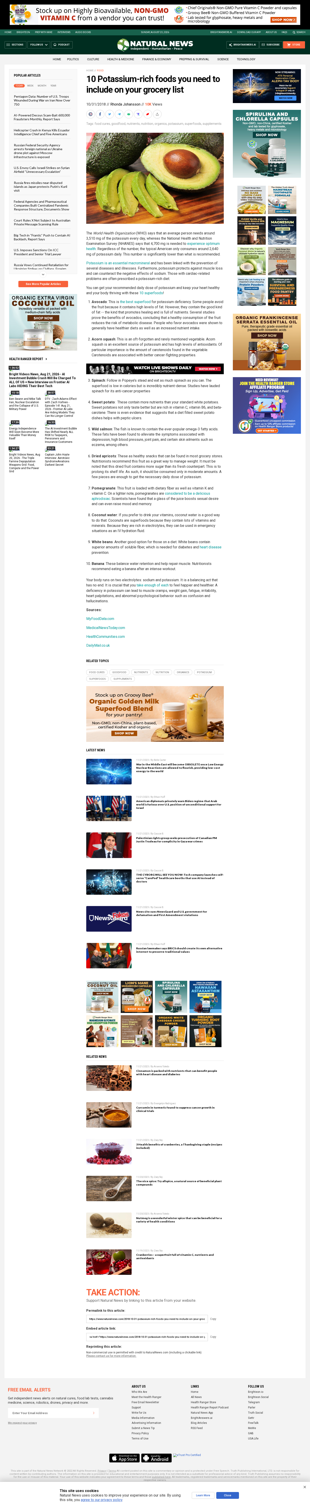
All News (196, 1397)
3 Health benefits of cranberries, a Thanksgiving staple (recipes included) (179, 1146)
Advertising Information (146, 1423)
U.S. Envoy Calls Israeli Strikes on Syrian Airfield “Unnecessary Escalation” (42, 170)
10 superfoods (151, 293)
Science (223, 59)
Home (8, 32)
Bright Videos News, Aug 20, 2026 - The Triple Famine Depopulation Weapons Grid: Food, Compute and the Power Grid (24, 463)
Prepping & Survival (194, 59)
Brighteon (23, 32)
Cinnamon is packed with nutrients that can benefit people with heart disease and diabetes (176, 1072)
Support (136, 1407)
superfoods (193, 123)
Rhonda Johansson (125, 104)
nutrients (133, 123)
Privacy (102, 1470)
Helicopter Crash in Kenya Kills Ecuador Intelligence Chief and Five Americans (42, 132)
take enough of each (153, 585)
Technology (246, 59)
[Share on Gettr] (148, 114)
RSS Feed (197, 1428)
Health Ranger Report (26, 359)
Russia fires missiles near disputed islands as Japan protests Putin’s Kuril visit (40, 186)
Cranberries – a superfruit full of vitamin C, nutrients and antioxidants (175, 1256)
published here (161, 1476)
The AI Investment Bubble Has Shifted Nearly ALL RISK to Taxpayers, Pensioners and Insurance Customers (61, 435)
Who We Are (139, 1391)
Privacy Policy (140, 1433)
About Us (271, 32)
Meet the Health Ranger (146, 1397)
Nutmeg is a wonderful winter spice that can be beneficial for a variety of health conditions (179, 1219)
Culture (93, 59)
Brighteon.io (255, 1391)
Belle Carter (160, 760)
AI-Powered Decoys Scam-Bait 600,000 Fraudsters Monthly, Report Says (42, 117)
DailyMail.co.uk (98, 645)
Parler (251, 1407)
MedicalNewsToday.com (105, 628)
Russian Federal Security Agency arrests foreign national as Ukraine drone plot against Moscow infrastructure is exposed (38, 151)
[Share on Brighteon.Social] (91, 114)
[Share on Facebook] (100, 114)
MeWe (252, 1428)
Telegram (254, 1402)
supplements (212, 123)
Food (100, 70)
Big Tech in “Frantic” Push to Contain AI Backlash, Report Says (42, 237)
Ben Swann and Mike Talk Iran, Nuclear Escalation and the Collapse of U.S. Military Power (25, 404)
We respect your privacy (22, 1422)
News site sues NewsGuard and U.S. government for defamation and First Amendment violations (171, 913)
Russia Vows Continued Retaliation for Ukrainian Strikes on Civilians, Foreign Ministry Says (41, 269)
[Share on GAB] (129, 114)
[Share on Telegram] (119, 114)
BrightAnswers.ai (221, 32)
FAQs (284, 32)
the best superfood (136, 302)
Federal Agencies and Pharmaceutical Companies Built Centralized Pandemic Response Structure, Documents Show (41, 205)
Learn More (203, 1495)
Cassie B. (159, 833)
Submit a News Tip (143, 1428)
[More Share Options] (157, 114)
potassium (175, 123)
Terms (112, 1470)
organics (161, 123)
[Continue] (94, 1413)
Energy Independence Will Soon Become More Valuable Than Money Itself (24, 433)
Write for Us (139, 1412)
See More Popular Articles (43, 284)
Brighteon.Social (258, 1397)
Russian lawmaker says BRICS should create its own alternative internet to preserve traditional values (179, 950)
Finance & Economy (156, 59)
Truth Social (255, 1412)
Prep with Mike (43, 32)
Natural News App (202, 1412)
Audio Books (83, 32)
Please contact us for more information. (111, 1355)
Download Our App (249, 32)
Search (301, 32)
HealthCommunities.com (105, 636)
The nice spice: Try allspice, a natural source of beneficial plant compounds (179, 1182)
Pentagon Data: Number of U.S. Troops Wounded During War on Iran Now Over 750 (42, 100)
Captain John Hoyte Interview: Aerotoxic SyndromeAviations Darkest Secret (57, 459)
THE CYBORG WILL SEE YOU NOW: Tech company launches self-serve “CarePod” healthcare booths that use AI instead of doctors (180, 878)
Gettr (251, 1418)
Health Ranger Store (203, 1402)
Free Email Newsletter (145, 1402)
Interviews (63, 32)
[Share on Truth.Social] (138, 114)
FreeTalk (253, 1423)
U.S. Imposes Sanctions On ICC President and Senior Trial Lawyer (37, 252)
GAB (250, 1433)
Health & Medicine (120, 59)
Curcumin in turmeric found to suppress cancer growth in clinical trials (175, 1109)
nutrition (147, 123)
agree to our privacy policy (101, 1500)
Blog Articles (199, 1423)
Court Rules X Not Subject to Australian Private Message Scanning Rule (42, 222)
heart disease (210, 547)
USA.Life (253, 1438)
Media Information (143, 1418)
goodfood (118, 123)
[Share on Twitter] (110, 114)
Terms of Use (140, 1438)
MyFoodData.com (100, 619)
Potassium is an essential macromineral (118, 263)
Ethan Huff (159, 797)
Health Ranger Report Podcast (210, 1407)
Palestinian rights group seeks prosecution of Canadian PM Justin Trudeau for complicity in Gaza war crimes (176, 839)
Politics (73, 59)
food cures (102, 123)
